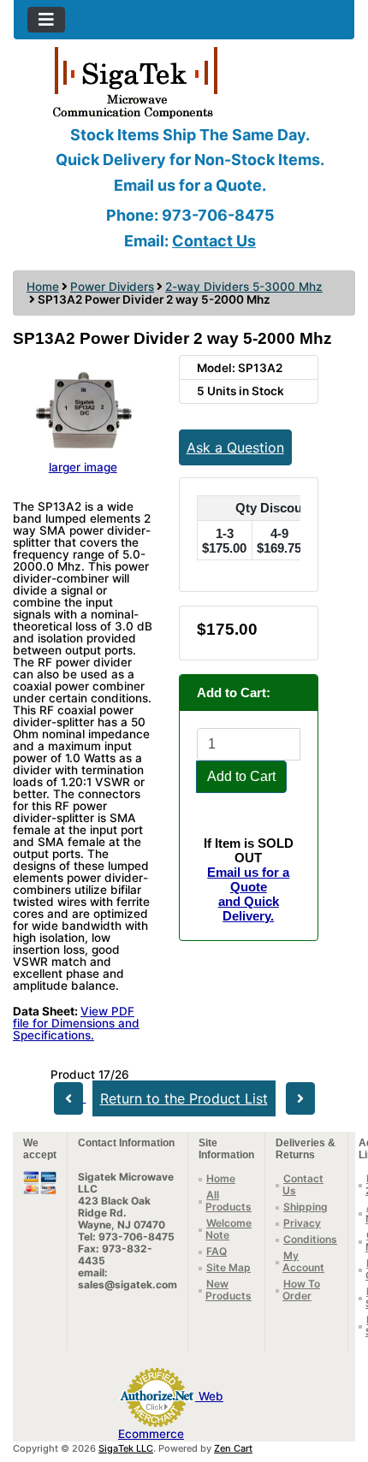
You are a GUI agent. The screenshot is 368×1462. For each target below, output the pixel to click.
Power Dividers (112, 286)
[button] (336, 1377)
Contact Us (214, 241)
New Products (228, 1289)
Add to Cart (241, 776)
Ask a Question (235, 447)
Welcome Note (228, 1228)
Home (43, 286)
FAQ (216, 1251)
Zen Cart (233, 1448)
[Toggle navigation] (46, 20)
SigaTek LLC (125, 1448)
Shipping (305, 1206)
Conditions (310, 1239)
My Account (303, 1261)
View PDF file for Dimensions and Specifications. (76, 1023)
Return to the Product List (184, 1098)
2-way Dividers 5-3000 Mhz (244, 286)
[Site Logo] (184, 81)
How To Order (301, 1289)
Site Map (228, 1267)
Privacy (302, 1222)
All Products (228, 1200)
